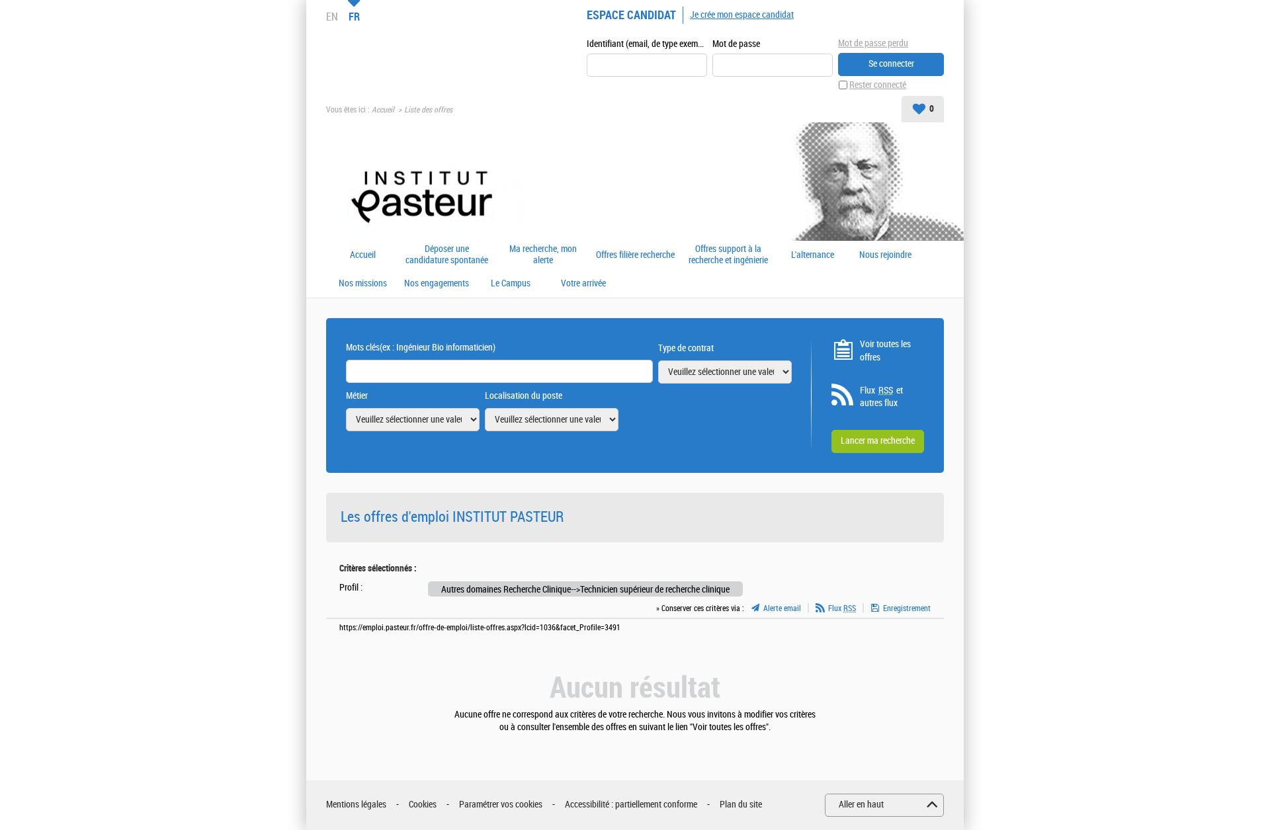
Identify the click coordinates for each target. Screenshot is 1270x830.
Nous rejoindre (885, 255)
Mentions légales (356, 804)
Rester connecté (877, 85)
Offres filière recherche (635, 255)
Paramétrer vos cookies (500, 804)
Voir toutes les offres (885, 351)
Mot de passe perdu (873, 43)
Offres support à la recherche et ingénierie (728, 255)
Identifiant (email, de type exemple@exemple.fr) (647, 44)
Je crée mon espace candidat (742, 15)
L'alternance (812, 255)
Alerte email (782, 608)
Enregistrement (907, 608)
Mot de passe (736, 44)
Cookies (423, 804)
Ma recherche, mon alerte (543, 255)
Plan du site (741, 804)
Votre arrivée (583, 283)
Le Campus (510, 283)
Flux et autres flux (881, 397)
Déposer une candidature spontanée (446, 255)
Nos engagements (436, 283)
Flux (842, 608)
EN (332, 16)
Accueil (383, 109)
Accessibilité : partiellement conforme (631, 804)
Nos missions (363, 283)
